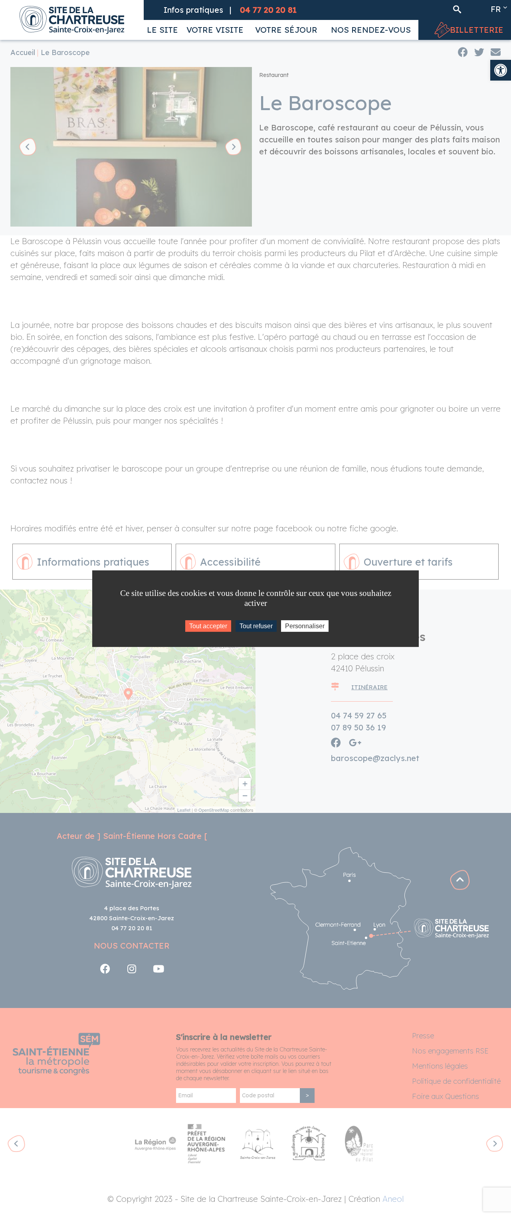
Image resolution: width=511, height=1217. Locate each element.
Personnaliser (305, 625)
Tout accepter (208, 625)
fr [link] (496, 9)
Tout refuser (256, 625)
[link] (500, 70)
